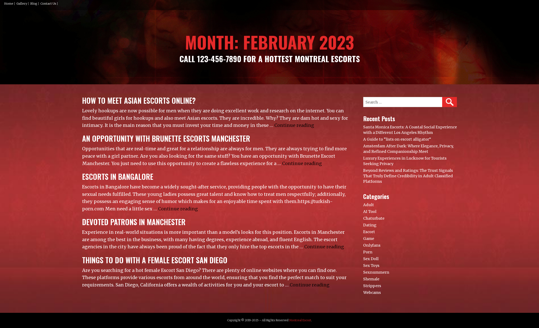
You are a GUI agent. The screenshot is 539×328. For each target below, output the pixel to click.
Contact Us (48, 3)
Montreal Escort (300, 320)
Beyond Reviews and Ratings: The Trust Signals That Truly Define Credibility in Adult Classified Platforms (408, 176)
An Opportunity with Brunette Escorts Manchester (166, 138)
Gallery (21, 3)
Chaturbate (373, 218)
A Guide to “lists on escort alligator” (397, 139)
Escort (369, 231)
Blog (33, 3)
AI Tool (369, 211)
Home (8, 3)
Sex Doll (371, 258)
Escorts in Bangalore (117, 176)
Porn (367, 252)
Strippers (372, 285)
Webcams (372, 292)
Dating (369, 225)
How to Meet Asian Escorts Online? (139, 100)
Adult (368, 204)
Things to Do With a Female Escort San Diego (154, 260)
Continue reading (294, 125)
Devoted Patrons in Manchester (133, 221)
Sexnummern (376, 272)
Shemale (371, 279)
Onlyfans (371, 245)
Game (368, 238)
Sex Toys (371, 265)
